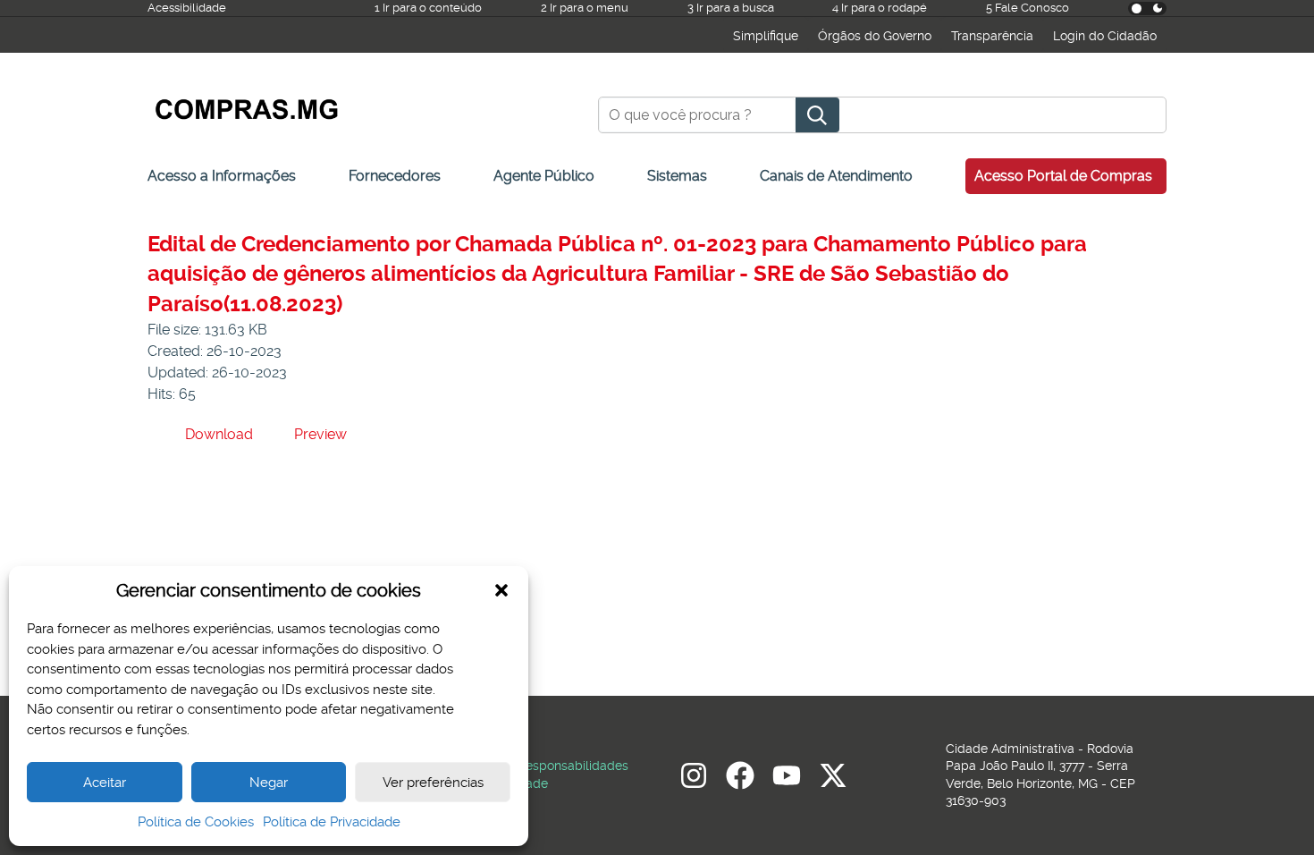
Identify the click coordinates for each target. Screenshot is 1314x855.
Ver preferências (433, 783)
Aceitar (104, 783)
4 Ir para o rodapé (879, 7)
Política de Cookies (196, 822)
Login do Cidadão (1105, 36)
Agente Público (543, 175)
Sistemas (677, 175)
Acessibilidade (186, 7)
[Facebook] (740, 775)
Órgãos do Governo (874, 36)
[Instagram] (693, 775)
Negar (268, 783)
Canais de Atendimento (836, 175)
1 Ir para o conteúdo (428, 7)
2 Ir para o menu (584, 7)
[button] (501, 590)
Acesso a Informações (221, 175)
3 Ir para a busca (730, 7)
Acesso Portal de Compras (1063, 175)
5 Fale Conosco (1027, 7)
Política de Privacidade (331, 822)
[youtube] (786, 775)
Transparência (992, 36)
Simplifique (765, 36)
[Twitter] (833, 775)
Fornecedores (395, 175)
